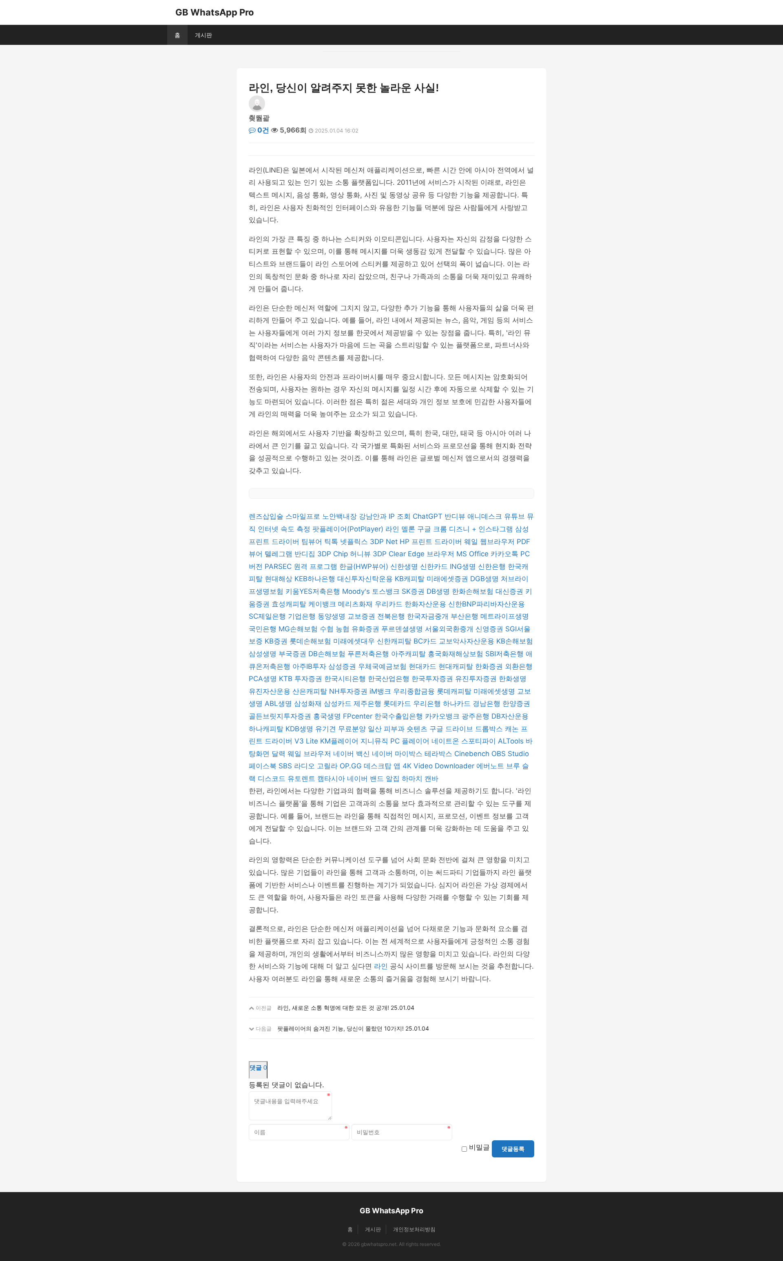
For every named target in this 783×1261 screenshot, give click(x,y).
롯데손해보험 (311, 641)
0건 (262, 130)
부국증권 (293, 654)
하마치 (413, 778)
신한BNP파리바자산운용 (486, 604)
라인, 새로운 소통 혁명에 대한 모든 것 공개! (333, 1007)
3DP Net (385, 542)
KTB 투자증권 (301, 679)
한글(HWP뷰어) (364, 566)
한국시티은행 (346, 679)
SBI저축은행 (505, 654)
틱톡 (332, 542)
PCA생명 (264, 679)
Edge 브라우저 (432, 554)
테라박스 (439, 754)
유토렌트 (302, 778)
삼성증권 (343, 666)
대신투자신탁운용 (366, 579)
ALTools (512, 741)
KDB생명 (300, 729)
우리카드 (390, 604)
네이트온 (446, 741)
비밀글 (479, 1147)
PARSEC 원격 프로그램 (302, 566)
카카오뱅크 (443, 716)
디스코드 (273, 778)
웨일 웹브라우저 (490, 542)
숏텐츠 (418, 729)
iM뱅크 (381, 691)
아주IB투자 (310, 666)
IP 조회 (401, 516)
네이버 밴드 (366, 778)
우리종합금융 (415, 691)
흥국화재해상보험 (456, 654)
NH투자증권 (349, 691)
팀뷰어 (312, 542)
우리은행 (428, 703)
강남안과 (374, 516)
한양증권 (516, 703)
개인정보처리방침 (414, 1229)
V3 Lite (307, 741)
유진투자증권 (477, 679)
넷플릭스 (355, 542)
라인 (393, 529)
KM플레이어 (340, 741)
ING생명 (464, 566)
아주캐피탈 (409, 654)
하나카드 (458, 703)
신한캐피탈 (395, 641)
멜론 (409, 529)
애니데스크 (485, 516)
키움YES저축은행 (313, 591)
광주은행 (476, 716)
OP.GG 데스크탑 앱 (371, 766)
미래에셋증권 (448, 579)
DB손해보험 (327, 654)
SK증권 (414, 591)
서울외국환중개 (450, 629)
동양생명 (332, 616)
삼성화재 (309, 703)
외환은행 (519, 666)
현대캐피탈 (456, 666)
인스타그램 (496, 529)
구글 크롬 (433, 529)
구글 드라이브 (452, 729)
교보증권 (362, 616)
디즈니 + (463, 529)
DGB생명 (485, 579)
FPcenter (358, 716)
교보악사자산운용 (467, 641)
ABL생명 (279, 703)
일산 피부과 (387, 729)
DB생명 (439, 591)
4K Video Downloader (439, 766)
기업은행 (303, 616)
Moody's (357, 591)
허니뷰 (361, 554)
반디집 (305, 554)
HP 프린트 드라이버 (432, 542)
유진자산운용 (270, 691)
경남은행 (487, 703)
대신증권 (510, 591)
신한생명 (405, 566)
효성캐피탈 (290, 604)
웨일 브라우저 (310, 754)
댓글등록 (513, 1149)
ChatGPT (429, 516)
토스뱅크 (387, 591)
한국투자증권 (433, 679)
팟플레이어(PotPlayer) (348, 529)
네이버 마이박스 (398, 754)
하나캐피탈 (267, 729)
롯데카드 (398, 703)
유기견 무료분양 (341, 729)
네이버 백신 (352, 754)
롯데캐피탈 (455, 691)
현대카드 (423, 666)
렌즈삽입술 (267, 516)
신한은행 (493, 566)
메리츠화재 (356, 604)
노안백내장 (340, 516)
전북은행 (392, 616)
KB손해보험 (514, 641)
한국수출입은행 (399, 716)
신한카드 (435, 566)
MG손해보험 (299, 629)
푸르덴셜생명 (403, 629)
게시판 (203, 34)
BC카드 (426, 641)
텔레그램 (279, 554)
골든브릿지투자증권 (281, 716)
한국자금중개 (429, 616)
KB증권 (277, 641)
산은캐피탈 (310, 691)
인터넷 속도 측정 (285, 529)
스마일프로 (303, 516)
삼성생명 (264, 654)
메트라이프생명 (504, 616)
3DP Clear (390, 554)
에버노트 (491, 766)
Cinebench (472, 754)
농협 (344, 629)
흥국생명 (328, 716)
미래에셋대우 (355, 641)
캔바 (431, 778)
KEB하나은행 (315, 579)
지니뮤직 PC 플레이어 (396, 741)
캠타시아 (332, 778)
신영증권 (490, 629)
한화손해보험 (473, 591)
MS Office (473, 554)
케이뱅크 (323, 604)
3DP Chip (333, 554)
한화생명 (512, 679)
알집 (394, 778)
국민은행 (264, 629)
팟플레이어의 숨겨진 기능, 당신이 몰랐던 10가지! (340, 1028)
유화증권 (366, 629)
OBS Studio (510, 754)
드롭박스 (490, 729)
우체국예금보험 (383, 666)
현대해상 (279, 579)
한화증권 (490, 666)
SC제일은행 (268, 616)
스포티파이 (479, 741)
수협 (328, 629)
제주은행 (368, 703)
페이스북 (264, 766)
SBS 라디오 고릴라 (309, 766)
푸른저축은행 (369, 654)
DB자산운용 (510, 716)
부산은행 (465, 616)
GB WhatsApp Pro (214, 12)
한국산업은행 (389, 679)
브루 (514, 766)
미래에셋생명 (495, 691)
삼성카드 (339, 703)
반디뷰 (456, 516)
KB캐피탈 (411, 579)
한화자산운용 (426, 604)
